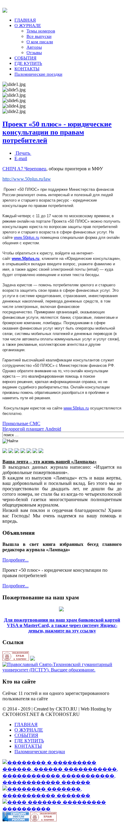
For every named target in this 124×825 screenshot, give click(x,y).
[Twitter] (28, 451)
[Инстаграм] (35, 451)
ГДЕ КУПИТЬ (28, 63)
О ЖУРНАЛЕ (27, 25)
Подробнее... (15, 559)
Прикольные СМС (21, 423)
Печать (22, 153)
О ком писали (39, 41)
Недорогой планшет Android (31, 428)
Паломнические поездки (38, 74)
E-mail (20, 158)
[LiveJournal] (41, 451)
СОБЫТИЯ (25, 58)
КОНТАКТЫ (26, 68)
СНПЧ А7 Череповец (24, 168)
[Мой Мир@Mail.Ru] (16, 451)
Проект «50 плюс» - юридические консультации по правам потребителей (57, 132)
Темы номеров (40, 31)
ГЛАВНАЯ (25, 20)
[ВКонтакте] (4, 451)
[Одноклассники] (10, 451)
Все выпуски (38, 36)
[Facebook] (22, 451)
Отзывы (34, 52)
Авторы (34, 47)
